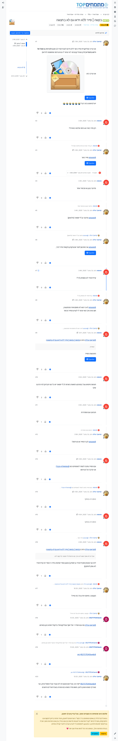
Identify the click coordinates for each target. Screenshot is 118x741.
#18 (36, 618)
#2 (36, 121)
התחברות (95, 734)
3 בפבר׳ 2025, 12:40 (77, 647)
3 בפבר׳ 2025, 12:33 (77, 618)
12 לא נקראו (21, 67)
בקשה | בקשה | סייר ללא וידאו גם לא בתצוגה (63, 340)
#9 (36, 333)
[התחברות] (3, 3)
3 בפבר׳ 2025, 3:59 (85, 459)
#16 (36, 542)
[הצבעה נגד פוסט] (37, 113)
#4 (36, 181)
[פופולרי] (115, 7)
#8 (36, 300)
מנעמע (99, 121)
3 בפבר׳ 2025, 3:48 (81, 240)
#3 (36, 150)
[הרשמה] (3, 7)
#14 (36, 492)
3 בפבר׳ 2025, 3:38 (85, 121)
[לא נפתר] (115, 12)
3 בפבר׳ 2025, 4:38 (85, 542)
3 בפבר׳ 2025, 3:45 (85, 181)
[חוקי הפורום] (115, 3)
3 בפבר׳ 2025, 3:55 (85, 405)
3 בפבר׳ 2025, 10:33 (81, 588)
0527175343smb (95, 618)
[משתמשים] (115, 16)
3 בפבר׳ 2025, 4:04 (85, 514)
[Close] (37, 714)
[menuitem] (3, 3)
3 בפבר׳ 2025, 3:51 (85, 333)
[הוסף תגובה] (50, 113)
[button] (115, 733)
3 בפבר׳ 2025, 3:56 (81, 434)
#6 (36, 240)
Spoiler (91, 98)
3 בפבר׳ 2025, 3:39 (81, 150)
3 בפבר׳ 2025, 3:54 (85, 377)
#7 (36, 270)
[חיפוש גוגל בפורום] (115, 21)
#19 (36, 647)
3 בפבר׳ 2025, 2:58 (81, 41)
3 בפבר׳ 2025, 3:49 (81, 300)
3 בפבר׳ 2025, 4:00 (81, 492)
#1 (36, 41)
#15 (36, 514)
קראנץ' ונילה (97, 41)
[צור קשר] (115, 26)
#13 (36, 459)
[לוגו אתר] (92, 5)
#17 (36, 588)
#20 (36, 676)
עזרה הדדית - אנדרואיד (90, 25)
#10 (36, 377)
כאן (78, 654)
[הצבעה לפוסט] (46, 113)
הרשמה (103, 734)
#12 (36, 434)
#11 (36, 405)
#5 (36, 210)
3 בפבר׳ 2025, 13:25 (81, 676)
